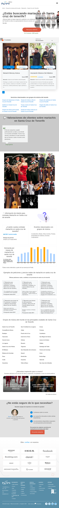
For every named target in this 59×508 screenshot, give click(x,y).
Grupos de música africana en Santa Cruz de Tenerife (29, 110)
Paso (3, 356)
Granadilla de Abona (7, 330)
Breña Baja (42, 356)
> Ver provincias (24, 495)
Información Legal (5, 503)
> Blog (13, 488)
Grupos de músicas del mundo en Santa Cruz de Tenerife (10, 110)
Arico (40, 353)
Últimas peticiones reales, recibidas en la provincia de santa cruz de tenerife (29, 277)
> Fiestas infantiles (33, 491)
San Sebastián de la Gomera (28, 349)
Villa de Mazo (24, 363)
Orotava (41, 330)
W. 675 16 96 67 (5, 490)
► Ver (8, 67)
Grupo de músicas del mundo (13, 8)
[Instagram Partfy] (49, 504)
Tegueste (23, 346)
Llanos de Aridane (44, 340)
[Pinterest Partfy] (55, 504)
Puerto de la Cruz (25, 333)
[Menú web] (57, 3)
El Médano (5, 349)
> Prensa (13, 486)
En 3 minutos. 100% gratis (31, 33)
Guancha (23, 359)
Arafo (3, 359)
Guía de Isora (5, 340)
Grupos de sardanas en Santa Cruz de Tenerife (47, 100)
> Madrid (22, 489)
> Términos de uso (15, 496)
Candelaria (42, 333)
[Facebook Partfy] (46, 504)
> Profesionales (50, 484)
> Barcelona (23, 487)
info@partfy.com (5, 493)
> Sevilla (22, 491)
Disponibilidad (22, 67)
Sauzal (23, 353)
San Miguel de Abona (45, 336)
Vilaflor (41, 343)
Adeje (22, 330)
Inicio (3, 8)
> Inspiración (41, 484)
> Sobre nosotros (15, 484)
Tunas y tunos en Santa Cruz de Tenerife (29, 105)
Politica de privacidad (14, 503)
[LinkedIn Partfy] (52, 504)
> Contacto (14, 498)
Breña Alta (24, 356)
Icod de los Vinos (25, 336)
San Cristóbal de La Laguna (28, 326)
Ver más (5, 23)
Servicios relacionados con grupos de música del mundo (29, 97)
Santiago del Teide (44, 346)
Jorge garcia (9, 144)
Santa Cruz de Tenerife (8, 326)
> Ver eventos (32, 493)
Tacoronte (5, 336)
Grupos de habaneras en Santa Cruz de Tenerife (10, 100)
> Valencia (22, 493)
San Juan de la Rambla (45, 363)
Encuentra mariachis (37, 432)
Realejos (4, 333)
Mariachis (24, 8)
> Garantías (14, 490)
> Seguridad (50, 488)
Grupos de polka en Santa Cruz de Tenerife (48, 105)
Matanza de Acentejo (7, 353)
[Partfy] (6, 3)
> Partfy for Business (52, 486)
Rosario (23, 343)
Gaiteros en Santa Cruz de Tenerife (9, 105)
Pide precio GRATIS (31, 29)
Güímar (23, 340)
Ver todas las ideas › (51, 394)
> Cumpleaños (32, 487)
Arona (41, 326)
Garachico (5, 363)
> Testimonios (41, 490)
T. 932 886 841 (5, 487)
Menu (10, 2)
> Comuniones (32, 489)
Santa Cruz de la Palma (8, 346)
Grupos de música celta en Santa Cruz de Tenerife (28, 100)
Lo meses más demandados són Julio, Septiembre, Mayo (8, 261)
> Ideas (40, 486)
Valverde (41, 359)
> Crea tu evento (42, 488)
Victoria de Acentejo (44, 349)
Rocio (9, 416)
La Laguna (5, 343)
